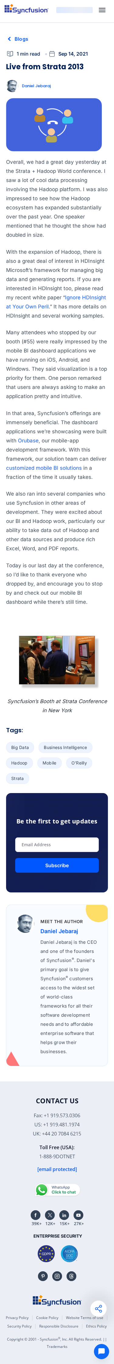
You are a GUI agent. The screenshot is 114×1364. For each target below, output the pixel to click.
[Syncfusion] (57, 1300)
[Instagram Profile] (57, 1276)
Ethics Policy (96, 1326)
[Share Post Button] (98, 1308)
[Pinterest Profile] (43, 1276)
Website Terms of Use (84, 1317)
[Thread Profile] (71, 1276)
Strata (17, 778)
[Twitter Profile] (50, 1215)
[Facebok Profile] (35, 1215)
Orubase (28, 441)
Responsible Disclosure (58, 1326)
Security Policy (19, 1326)
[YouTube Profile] (78, 1215)
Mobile (50, 762)
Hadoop (19, 762)
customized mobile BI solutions (44, 468)
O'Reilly (79, 762)
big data (20, 747)
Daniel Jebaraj (36, 86)
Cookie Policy (47, 1317)
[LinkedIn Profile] (64, 1215)
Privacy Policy (17, 1317)
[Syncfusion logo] (27, 9)
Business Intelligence (65, 747)
